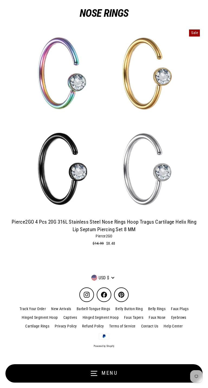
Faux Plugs (179, 309)
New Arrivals (61, 309)
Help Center (173, 326)
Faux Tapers (133, 317)
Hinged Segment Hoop (40, 317)
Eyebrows (178, 317)
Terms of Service (122, 326)
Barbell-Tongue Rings (93, 309)
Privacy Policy (66, 326)
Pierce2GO (104, 236)
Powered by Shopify (104, 346)
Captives (70, 317)
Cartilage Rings (37, 326)
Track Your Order (33, 309)
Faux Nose (157, 317)
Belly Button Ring (129, 309)
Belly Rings (156, 309)
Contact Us (149, 326)
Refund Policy (93, 326)
